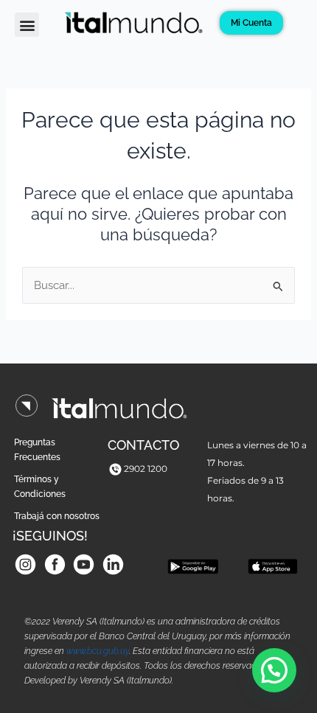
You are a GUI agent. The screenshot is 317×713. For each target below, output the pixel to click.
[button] (27, 25)
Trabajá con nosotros (57, 516)
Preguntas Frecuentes (37, 449)
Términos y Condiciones (40, 486)
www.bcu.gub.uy (97, 651)
